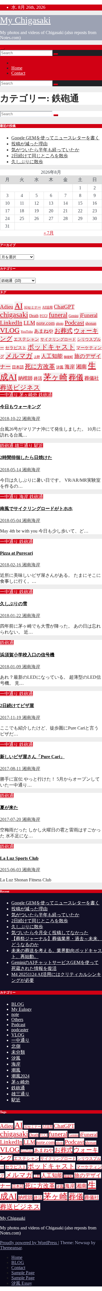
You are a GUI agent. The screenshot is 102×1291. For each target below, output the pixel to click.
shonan (90, 323)
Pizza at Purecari (16, 553)
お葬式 (63, 330)
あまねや (43, 331)
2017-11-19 (11, 717)
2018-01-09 (11, 666)
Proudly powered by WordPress (29, 1242)
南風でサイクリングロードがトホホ (36, 508)
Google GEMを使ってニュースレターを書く (55, 137)
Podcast (74, 322)
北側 (15, 1046)
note (15, 1014)
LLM (29, 323)
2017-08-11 (11, 768)
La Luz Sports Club (19, 858)
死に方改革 (40, 366)
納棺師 (25, 378)
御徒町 (68, 357)
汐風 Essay (21, 1283)
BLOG (17, 1004)
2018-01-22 (11, 615)
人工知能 (52, 356)
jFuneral (88, 315)
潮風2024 (20, 1076)
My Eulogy (21, 1009)
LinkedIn (11, 322)
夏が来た (9, 807)
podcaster (19, 1029)
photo (59, 324)
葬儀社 (91, 378)
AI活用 (47, 307)
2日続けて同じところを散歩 (39, 155)
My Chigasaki (25, 20)
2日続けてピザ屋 (17, 705)
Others (17, 1019)
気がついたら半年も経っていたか (45, 149)
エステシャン (26, 339)
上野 (37, 357)
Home (16, 68)
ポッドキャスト (51, 347)
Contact (18, 73)
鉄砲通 (45, 394)
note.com (45, 323)
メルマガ (19, 355)
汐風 (59, 367)
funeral (58, 314)
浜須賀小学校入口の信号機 (27, 654)
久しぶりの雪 (13, 603)
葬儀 (76, 377)
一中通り (9, 394)
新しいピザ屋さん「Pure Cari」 (32, 756)
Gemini (73, 316)
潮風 (15, 1070)
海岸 (70, 367)
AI (18, 305)
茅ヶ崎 (55, 377)
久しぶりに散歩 (27, 161)
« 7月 (49, 232)
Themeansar (11, 1247)
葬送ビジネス (20, 387)
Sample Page (23, 1272)
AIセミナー (32, 307)
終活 (38, 378)
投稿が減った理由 (29, 143)
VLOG (10, 330)
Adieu (6, 307)
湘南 (81, 367)
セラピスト (15, 347)
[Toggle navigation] (2, 49)
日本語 (18, 367)
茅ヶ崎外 (29, 394)
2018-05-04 (11, 520)
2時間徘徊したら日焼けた (26, 457)
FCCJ (44, 316)
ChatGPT (64, 307)
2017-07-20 (11, 819)
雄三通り (24, 445)
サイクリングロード (58, 339)
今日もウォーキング (20, 406)
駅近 (38, 445)
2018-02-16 (11, 564)
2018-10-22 (11, 418)
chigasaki (14, 315)
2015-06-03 (11, 869)
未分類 (18, 1052)
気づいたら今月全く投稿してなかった (49, 932)
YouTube (27, 331)
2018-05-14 (11, 469)
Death (34, 316)
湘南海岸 (31, 418)
